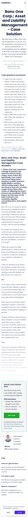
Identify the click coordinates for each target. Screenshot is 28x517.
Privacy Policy (8, 428)
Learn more (15, 508)
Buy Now (11, 415)
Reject (8, 512)
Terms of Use (9, 424)
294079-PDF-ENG (13, 66)
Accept (20, 512)
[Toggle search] (25, 2)
